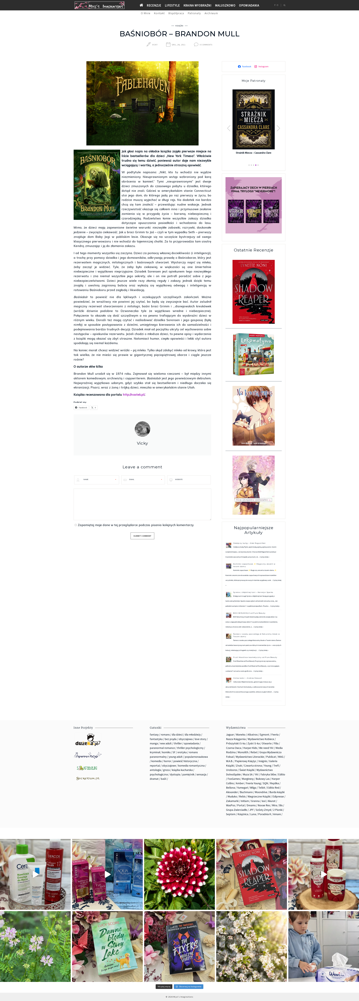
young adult (176, 756)
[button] (278, 128)
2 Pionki (277, 809)
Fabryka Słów (268, 774)
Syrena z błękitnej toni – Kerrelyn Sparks (253, 592)
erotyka (182, 752)
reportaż (155, 765)
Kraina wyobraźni (197, 5)
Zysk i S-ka (254, 743)
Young (267, 765)
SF (174, 752)
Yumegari (242, 787)
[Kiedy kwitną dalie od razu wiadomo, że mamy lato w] (179, 874)
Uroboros (231, 770)
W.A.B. (229, 761)
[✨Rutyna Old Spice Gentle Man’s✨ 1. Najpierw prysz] (323, 874)
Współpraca (176, 13)
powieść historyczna (185, 761)
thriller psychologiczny (190, 748)
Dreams (251, 805)
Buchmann (246, 792)
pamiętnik (188, 774)
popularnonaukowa (196, 756)
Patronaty (194, 13)
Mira (274, 805)
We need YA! (266, 748)
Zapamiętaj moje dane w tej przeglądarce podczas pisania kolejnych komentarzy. (136, 525)
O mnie (145, 13)
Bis (281, 805)
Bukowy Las (263, 778)
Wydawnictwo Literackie (250, 756)
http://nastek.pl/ (134, 394)
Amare (277, 814)
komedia (156, 761)
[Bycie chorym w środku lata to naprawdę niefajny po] (35, 946)
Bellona (230, 787)
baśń (163, 778)
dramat (154, 778)
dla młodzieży (193, 734)
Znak (239, 765)
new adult (166, 743)
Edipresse (278, 796)
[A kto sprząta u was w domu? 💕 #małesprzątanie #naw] (323, 946)
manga (154, 743)
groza (166, 770)
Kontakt (159, 13)
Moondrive (261, 792)
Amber (240, 783)
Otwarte (267, 743)
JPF (251, 809)
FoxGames (234, 778)
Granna (255, 801)
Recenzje (154, 5)
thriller (178, 743)
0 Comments (206, 44)
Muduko (232, 796)
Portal (241, 805)
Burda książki (277, 792)
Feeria (275, 734)
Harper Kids (250, 748)
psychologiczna (159, 774)
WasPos (230, 805)
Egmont (264, 734)
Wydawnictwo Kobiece (261, 739)
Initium (245, 801)
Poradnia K (264, 814)
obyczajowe (169, 765)
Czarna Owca (233, 748)
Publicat (271, 756)
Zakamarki (232, 801)
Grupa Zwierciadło (236, 809)
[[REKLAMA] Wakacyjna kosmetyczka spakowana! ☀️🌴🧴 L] (35, 874)
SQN (265, 783)
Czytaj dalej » (264, 557)
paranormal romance (162, 748)
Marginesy (248, 778)
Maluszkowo (225, 5)
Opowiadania (249, 5)
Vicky (155, 44)
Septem (230, 814)
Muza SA (248, 774)
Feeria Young (253, 783)
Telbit (261, 787)
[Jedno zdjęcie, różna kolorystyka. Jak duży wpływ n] (251, 946)
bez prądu (171, 739)
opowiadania (191, 743)
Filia (276, 743)
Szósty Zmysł (263, 809)
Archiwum (211, 13)
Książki (179, 25)
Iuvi (264, 801)
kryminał (155, 752)
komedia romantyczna (191, 765)
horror (167, 761)
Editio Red (273, 787)
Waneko (240, 734)
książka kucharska (182, 770)
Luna (253, 814)
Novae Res (264, 805)
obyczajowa (186, 739)
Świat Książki (246, 770)
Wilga (253, 787)
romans (165, 734)
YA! (256, 774)
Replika (274, 783)
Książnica (243, 814)
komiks (166, 752)
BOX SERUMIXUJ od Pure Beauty (249, 613)
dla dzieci (177, 734)
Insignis (262, 761)
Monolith (243, 752)
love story (200, 739)
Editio (281, 774)
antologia (155, 770)
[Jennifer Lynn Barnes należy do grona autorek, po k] (179, 946)
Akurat (272, 801)
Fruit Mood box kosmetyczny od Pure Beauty (255, 657)
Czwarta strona (253, 765)
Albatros (253, 734)
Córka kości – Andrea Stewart (248, 678)
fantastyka (156, 739)
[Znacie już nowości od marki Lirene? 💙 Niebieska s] (107, 874)
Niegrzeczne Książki (259, 796)
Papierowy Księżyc (245, 761)
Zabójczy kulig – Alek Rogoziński (249, 543)
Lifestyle (172, 5)
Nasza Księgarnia (236, 739)
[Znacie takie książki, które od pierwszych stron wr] (251, 874)
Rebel (253, 752)
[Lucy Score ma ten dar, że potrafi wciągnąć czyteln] (107, 946)
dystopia (175, 774)
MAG (280, 756)
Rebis (242, 796)
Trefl (276, 765)
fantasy (154, 734)
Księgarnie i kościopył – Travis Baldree (254, 156)
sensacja (201, 774)
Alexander (232, 792)
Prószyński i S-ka (235, 743)
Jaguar (230, 734)
